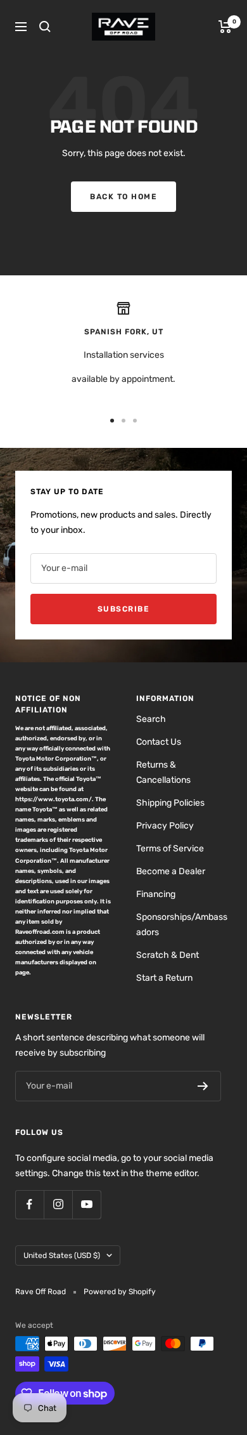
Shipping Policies (170, 802)
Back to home (123, 196)
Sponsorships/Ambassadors (181, 925)
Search (151, 719)
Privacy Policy (165, 825)
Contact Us (158, 742)
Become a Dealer (170, 871)
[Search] (45, 26)
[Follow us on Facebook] (29, 1204)
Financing (155, 894)
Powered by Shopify (120, 1291)
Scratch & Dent (167, 955)
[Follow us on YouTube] (86, 1204)
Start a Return (164, 978)
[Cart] (225, 26)
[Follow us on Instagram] (58, 1204)
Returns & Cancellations (163, 772)
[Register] (203, 1086)
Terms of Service (170, 848)
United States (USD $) (61, 1255)
